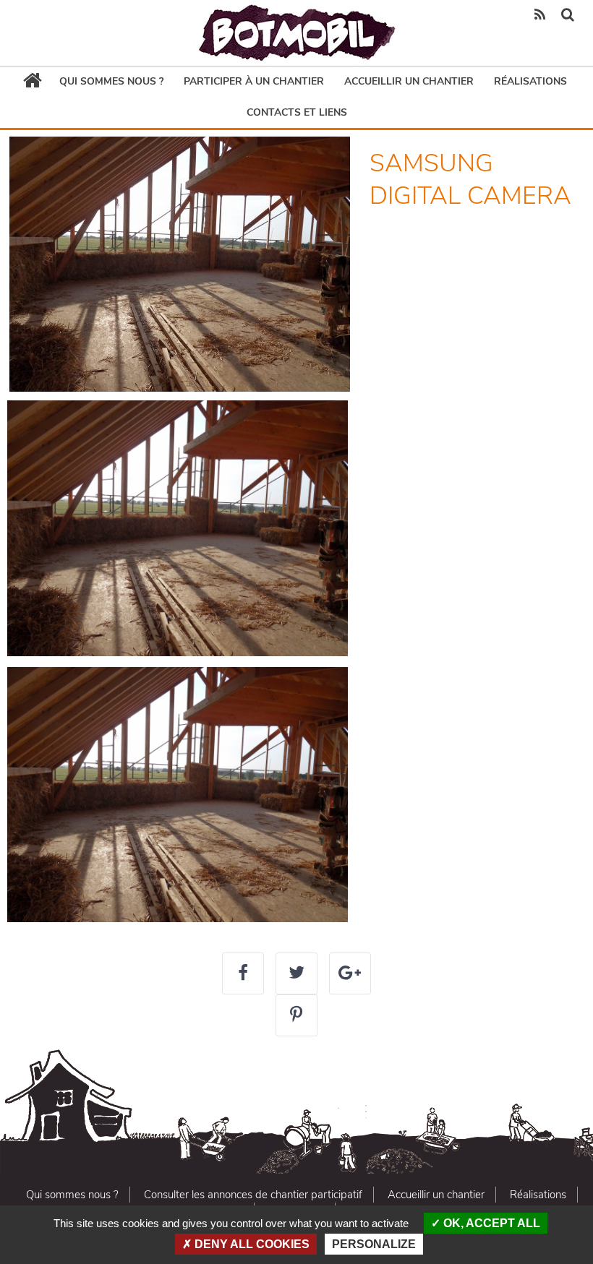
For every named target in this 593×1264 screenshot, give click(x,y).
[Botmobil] (296, 33)
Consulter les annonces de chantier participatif (253, 1194)
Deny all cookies (251, 1244)
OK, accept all (490, 1223)
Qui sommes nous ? (111, 81)
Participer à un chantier (254, 81)
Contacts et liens (297, 112)
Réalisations (530, 81)
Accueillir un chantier (409, 81)
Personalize (374, 1244)
